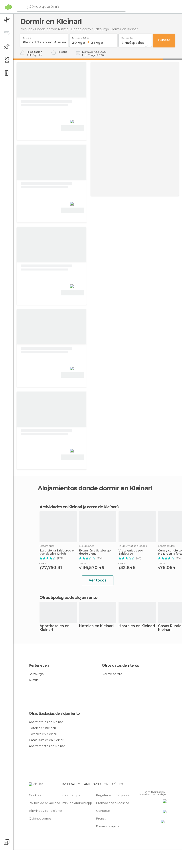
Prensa (101, 818)
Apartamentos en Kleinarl (47, 746)
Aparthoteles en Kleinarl (54, 628)
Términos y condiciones (46, 810)
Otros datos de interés (120, 665)
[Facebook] (146, 785)
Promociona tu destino (112, 803)
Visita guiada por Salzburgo (131, 552)
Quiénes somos (40, 818)
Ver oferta (72, 128)
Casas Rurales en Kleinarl (46, 740)
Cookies (35, 795)
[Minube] (8, 7)
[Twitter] (152, 785)
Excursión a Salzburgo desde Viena (95, 552)
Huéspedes (134, 42)
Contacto (103, 810)
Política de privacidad (44, 803)
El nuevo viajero (107, 826)
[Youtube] (163, 785)
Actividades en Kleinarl (61, 507)
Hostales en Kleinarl (137, 626)
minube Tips (71, 795)
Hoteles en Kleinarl (96, 626)
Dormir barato (112, 674)
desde (43, 563)
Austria (34, 680)
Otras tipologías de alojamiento (54, 713)
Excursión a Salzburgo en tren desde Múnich (57, 552)
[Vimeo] (157, 785)
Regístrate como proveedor (116, 795)
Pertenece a (39, 665)
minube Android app (77, 803)
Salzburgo (36, 674)
